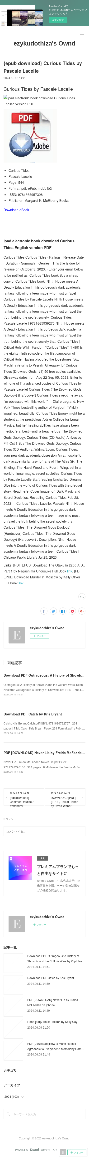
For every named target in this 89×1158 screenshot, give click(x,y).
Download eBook (16, 209)
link (69, 571)
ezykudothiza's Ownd (44, 43)
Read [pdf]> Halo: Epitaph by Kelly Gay (52, 1022)
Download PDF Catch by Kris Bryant (33, 714)
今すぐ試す (58, 20)
